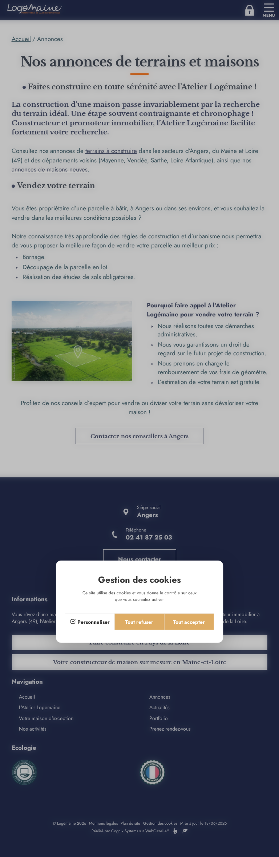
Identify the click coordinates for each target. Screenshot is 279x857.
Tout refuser (139, 621)
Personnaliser (93, 621)
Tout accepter (189, 621)
